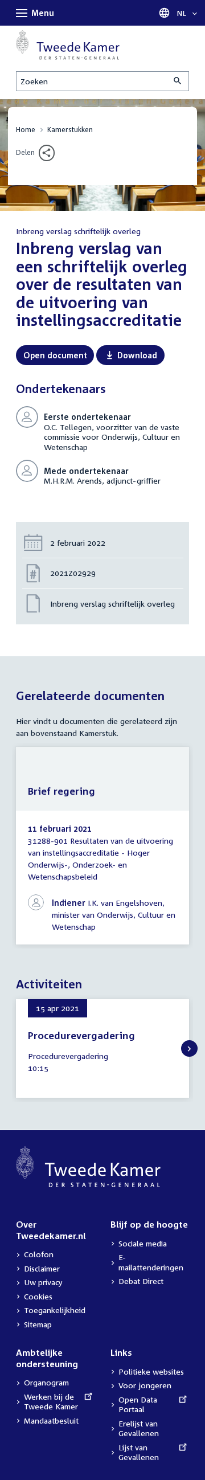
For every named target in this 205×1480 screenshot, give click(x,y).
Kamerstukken (70, 129)
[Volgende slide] (189, 1048)
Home (25, 129)
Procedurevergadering (81, 1035)
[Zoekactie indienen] (178, 81)
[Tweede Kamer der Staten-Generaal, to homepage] (68, 45)
